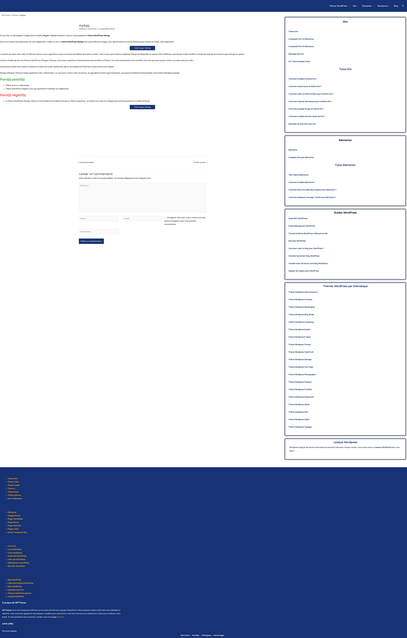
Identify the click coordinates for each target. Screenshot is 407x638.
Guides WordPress (11, 538)
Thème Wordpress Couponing (301, 322)
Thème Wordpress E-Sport (299, 337)
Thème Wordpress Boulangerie (301, 307)
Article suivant (201, 162)
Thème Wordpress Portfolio (300, 389)
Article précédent (85, 162)
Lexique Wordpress (345, 442)
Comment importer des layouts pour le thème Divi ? (310, 101)
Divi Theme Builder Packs (299, 61)
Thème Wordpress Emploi (299, 329)
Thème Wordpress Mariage (300, 359)
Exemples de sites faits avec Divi (302, 124)
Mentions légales (9, 631)
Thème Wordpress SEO (298, 412)
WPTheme (6, 15)
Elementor (292, 150)
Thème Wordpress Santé (298, 404)
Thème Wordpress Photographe (302, 374)
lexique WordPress (383, 447)
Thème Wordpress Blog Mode (301, 314)
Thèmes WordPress (12, 471)
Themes (15, 15)
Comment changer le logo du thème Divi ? (306, 109)
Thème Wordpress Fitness (299, 344)
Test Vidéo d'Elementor (298, 175)
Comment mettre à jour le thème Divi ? (304, 86)
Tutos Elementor (345, 165)
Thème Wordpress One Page (300, 367)
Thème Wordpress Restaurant (301, 397)
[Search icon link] (403, 6)
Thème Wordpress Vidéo (298, 419)
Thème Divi (293, 31)
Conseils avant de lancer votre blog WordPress (308, 263)
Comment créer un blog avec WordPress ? (306, 248)
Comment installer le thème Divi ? (302, 79)
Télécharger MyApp (142, 48)
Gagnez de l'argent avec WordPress (303, 271)
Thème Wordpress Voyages (300, 427)
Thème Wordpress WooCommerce (303, 292)
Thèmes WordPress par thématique (345, 286)
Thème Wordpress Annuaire (300, 299)
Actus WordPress (11, 572)
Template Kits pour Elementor (301, 157)
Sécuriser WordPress (297, 241)
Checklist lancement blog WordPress (303, 256)
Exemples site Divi (296, 54)
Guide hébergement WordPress (301, 226)
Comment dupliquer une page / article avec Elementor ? (312, 197)
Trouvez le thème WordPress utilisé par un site (308, 233)
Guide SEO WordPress (297, 218)
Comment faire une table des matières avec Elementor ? (312, 190)
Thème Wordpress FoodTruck (301, 352)
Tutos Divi (345, 69)
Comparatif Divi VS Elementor (301, 39)
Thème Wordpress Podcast (300, 382)
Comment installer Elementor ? (301, 182)
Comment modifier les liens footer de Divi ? (306, 116)
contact (60, 617)
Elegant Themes (50, 35)
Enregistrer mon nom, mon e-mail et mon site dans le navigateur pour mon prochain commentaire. (185, 220)
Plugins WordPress (11, 505)
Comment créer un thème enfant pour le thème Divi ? (311, 94)
